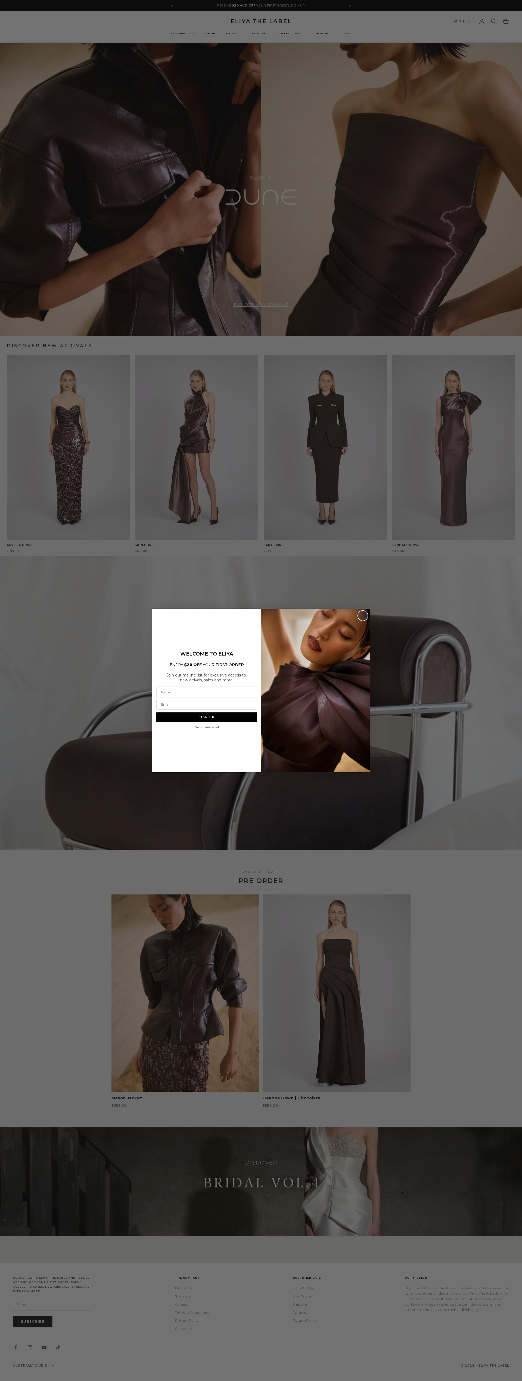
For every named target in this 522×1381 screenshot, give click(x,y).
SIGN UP (207, 717)
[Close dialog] (363, 615)
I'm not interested (206, 727)
